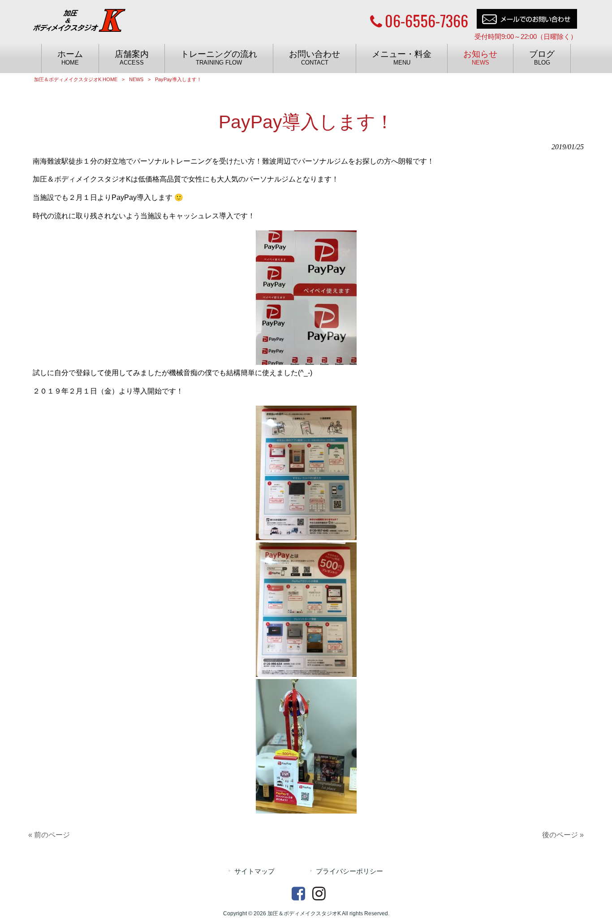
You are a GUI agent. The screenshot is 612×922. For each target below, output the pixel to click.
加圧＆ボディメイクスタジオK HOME (75, 79)
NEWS (136, 79)
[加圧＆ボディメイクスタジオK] (79, 25)
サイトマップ (254, 871)
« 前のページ (49, 835)
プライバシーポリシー (349, 871)
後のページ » (563, 835)
